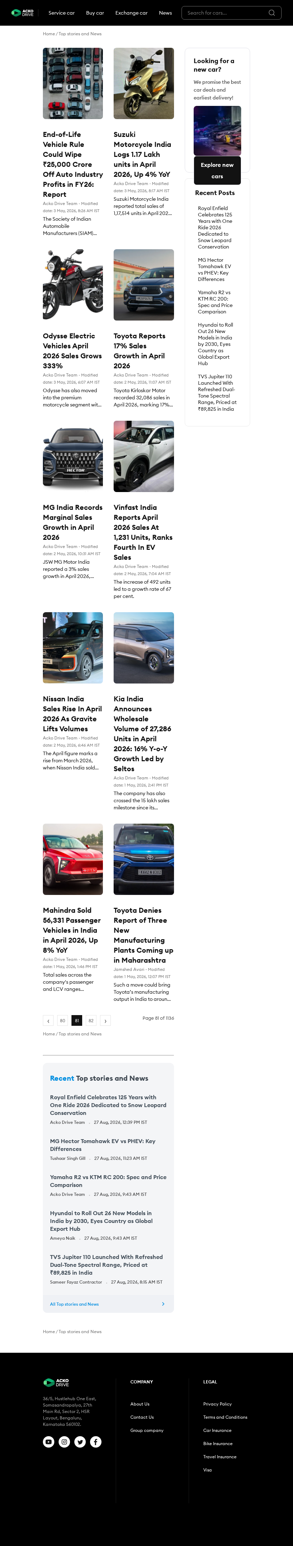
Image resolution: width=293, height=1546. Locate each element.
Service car (62, 13)
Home (49, 33)
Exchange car (131, 13)
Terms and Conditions (225, 1417)
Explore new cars (217, 170)
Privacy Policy (217, 1404)
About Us (139, 1404)
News (165, 13)
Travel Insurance (220, 1456)
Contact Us (142, 1417)
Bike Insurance (218, 1443)
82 (91, 1020)
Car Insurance (217, 1430)
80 (62, 1020)
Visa (207, 1470)
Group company (147, 1430)
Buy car (95, 13)
